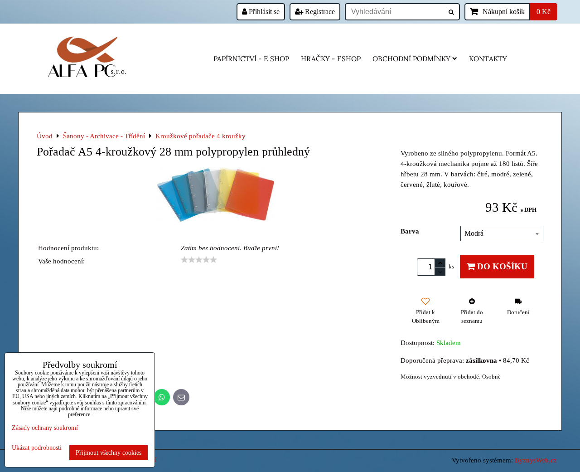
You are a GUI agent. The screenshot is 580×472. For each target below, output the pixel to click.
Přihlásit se (263, 11)
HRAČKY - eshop (331, 58)
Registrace (319, 11)
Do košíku (501, 266)
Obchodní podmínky (411, 58)
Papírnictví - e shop (251, 58)
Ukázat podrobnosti (37, 447)
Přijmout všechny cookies (108, 452)
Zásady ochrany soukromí (45, 427)
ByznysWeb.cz (536, 460)
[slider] (199, 259)
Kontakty (488, 58)
